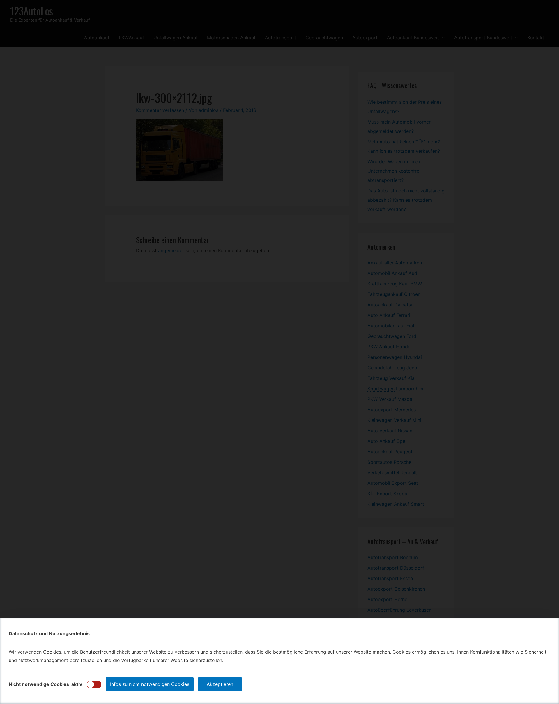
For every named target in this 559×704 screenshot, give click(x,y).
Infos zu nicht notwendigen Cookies (149, 684)
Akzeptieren (220, 684)
